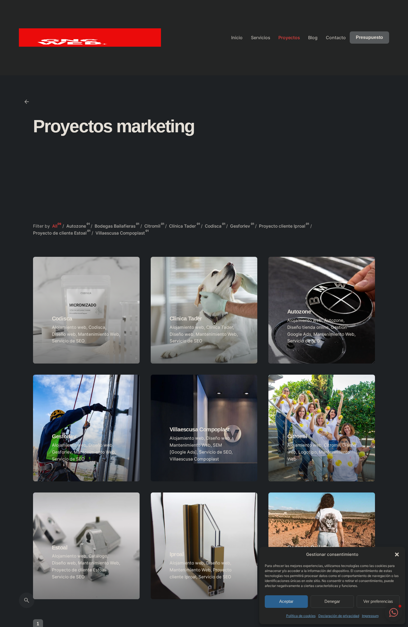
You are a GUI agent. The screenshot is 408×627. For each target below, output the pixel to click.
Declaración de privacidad (338, 616)
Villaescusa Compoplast (194, 459)
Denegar (332, 601)
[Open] (59, 280)
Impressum (370, 616)
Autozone (333, 320)
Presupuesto (369, 37)
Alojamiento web (69, 327)
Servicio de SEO (68, 341)
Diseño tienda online (308, 327)
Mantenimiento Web (98, 334)
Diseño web (64, 334)
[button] (397, 554)
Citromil (332, 445)
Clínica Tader (219, 327)
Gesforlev (62, 452)
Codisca (97, 327)
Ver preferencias (378, 601)
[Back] (26, 102)
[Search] (26, 600)
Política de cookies (301, 616)
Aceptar (286, 601)
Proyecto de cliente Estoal (78, 570)
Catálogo (98, 556)
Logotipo (307, 452)
